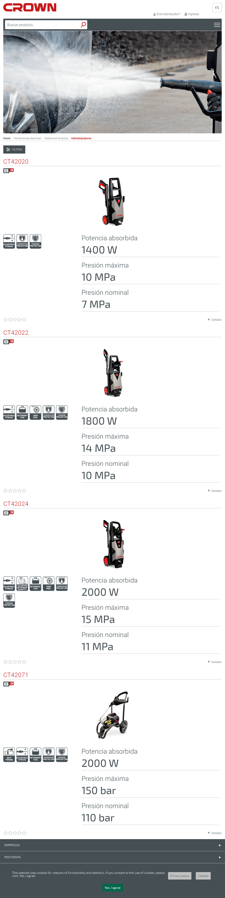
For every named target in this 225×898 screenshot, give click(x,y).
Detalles (216, 319)
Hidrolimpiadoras (81, 138)
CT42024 (16, 504)
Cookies (203, 876)
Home (6, 138)
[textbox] (36, 24)
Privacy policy (179, 876)
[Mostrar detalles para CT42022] (112, 396)
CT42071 (16, 675)
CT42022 (16, 333)
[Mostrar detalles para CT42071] (112, 738)
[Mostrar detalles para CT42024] (112, 567)
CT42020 (16, 162)
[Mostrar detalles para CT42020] (112, 225)
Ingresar (193, 14)
